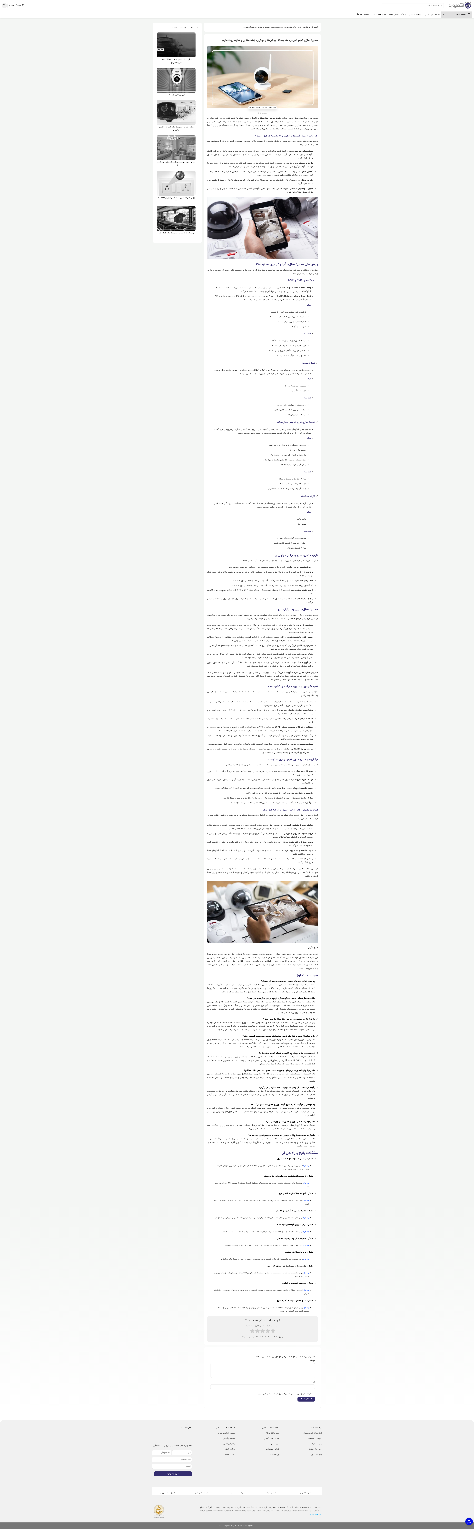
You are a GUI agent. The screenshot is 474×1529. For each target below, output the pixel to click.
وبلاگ (403, 14)
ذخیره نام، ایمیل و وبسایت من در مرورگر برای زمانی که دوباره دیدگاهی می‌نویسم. (283, 1394)
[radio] (252, 1332)
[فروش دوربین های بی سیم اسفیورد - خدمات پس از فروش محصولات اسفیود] (459, 5)
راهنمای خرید (271, 1493)
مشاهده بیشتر (315, 1519)
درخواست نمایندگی (363, 14)
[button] (4, 5)
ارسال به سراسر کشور (202, 1497)
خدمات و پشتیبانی (432, 14)
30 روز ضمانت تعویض (168, 1497)
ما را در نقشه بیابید (306, 1493)
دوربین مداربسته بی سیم (263, 965)
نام (313, 1382)
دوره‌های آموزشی (415, 14)
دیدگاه (312, 1360)
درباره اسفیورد (380, 14)
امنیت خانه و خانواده (310, 27)
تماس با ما (394, 14)
